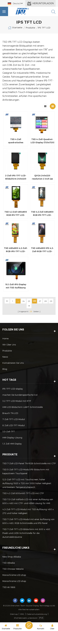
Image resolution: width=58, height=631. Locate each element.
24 (23, 301)
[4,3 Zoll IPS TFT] (16, 196)
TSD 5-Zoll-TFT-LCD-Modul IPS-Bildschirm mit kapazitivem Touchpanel (25, 471)
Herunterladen (43, 3)
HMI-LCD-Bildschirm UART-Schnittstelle (22, 407)
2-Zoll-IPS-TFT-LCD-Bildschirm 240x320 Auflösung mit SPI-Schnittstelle (15, 177)
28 (45, 301)
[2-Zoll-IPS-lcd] (16, 160)
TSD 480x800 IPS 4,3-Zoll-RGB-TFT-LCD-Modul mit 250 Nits (42, 250)
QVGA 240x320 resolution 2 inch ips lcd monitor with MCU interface (42, 177)
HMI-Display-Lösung (12, 437)
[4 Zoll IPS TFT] (16, 124)
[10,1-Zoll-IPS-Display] (16, 269)
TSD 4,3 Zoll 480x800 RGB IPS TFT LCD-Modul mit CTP (16, 214)
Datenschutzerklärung (37, 614)
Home (5, 338)
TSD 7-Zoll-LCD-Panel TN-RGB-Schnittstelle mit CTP (29, 463)
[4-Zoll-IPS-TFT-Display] (42, 124)
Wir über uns (9, 344)
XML (22, 614)
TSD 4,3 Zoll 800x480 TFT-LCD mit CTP (23, 493)
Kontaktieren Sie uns (13, 363)
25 (29, 301)
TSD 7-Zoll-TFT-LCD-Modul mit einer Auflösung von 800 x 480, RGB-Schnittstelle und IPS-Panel (28, 521)
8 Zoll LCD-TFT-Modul (13, 425)
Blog (4, 369)
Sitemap (14, 614)
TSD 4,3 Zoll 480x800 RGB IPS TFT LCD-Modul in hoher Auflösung (42, 214)
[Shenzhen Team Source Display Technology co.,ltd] (22, 11)
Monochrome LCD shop (14, 575)
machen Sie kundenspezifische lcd (19, 395)
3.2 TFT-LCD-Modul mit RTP (16, 401)
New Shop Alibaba (11, 556)
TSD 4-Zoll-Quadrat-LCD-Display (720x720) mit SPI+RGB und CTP (42, 141)
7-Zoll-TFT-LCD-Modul (13, 419)
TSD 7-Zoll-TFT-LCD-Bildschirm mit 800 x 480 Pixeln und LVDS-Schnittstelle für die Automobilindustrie (26, 533)
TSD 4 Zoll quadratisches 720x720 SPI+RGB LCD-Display (16, 141)
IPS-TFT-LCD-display (12, 388)
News (5, 356)
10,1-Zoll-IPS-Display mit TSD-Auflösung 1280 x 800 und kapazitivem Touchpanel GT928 (15, 286)
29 (51, 301)
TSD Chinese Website (13, 569)
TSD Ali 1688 (8, 587)
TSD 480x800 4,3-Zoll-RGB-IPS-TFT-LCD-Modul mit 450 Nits (16, 250)
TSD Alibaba (8, 562)
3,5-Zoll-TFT (8, 431)
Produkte (30, 27)
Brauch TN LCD (10, 413)
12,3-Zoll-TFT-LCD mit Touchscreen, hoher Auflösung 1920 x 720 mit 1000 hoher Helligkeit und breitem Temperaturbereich (26, 483)
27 (40, 301)
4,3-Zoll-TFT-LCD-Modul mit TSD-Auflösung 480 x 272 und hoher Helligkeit (28, 511)
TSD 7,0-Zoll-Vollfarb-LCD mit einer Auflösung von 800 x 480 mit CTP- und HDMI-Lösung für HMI (27, 501)
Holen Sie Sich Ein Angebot (29, 625)
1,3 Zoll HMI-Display (12, 443)
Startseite (17, 27)
